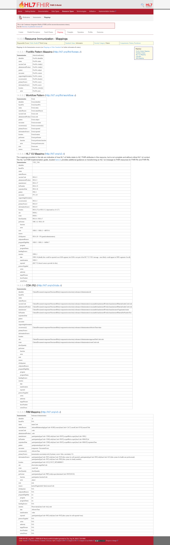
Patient (131, 43)
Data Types (55, 11)
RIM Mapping (140, 58)
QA (54, 541)
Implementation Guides (107, 11)
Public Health (34, 43)
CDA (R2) (138, 56)
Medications (26, 17)
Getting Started (30, 11)
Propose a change (111, 541)
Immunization (37, 17)
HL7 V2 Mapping (141, 54)
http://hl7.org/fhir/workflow (60, 95)
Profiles (90, 32)
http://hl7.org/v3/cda (49, 285)
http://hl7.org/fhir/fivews (66, 51)
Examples (70, 32)
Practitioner (137, 43)
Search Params (48, 32)
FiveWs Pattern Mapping (142, 51)
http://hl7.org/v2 (54, 153)
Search (25, 541)
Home (20, 11)
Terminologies (81, 11)
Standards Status (70, 43)
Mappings (60, 32)
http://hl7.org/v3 (50, 412)
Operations (80, 32)
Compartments (124, 43)
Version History (34, 541)
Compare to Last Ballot (86, 541)
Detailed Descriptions (33, 32)
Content (21, 32)
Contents (42, 541)
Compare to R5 (72, 541)
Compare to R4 (60, 541)
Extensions (100, 32)
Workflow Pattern (140, 53)
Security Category (99, 43)
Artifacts (92, 11)
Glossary (49, 541)
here (57, 159)
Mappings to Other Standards (52, 47)
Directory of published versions (31, 27)
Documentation (43, 11)
